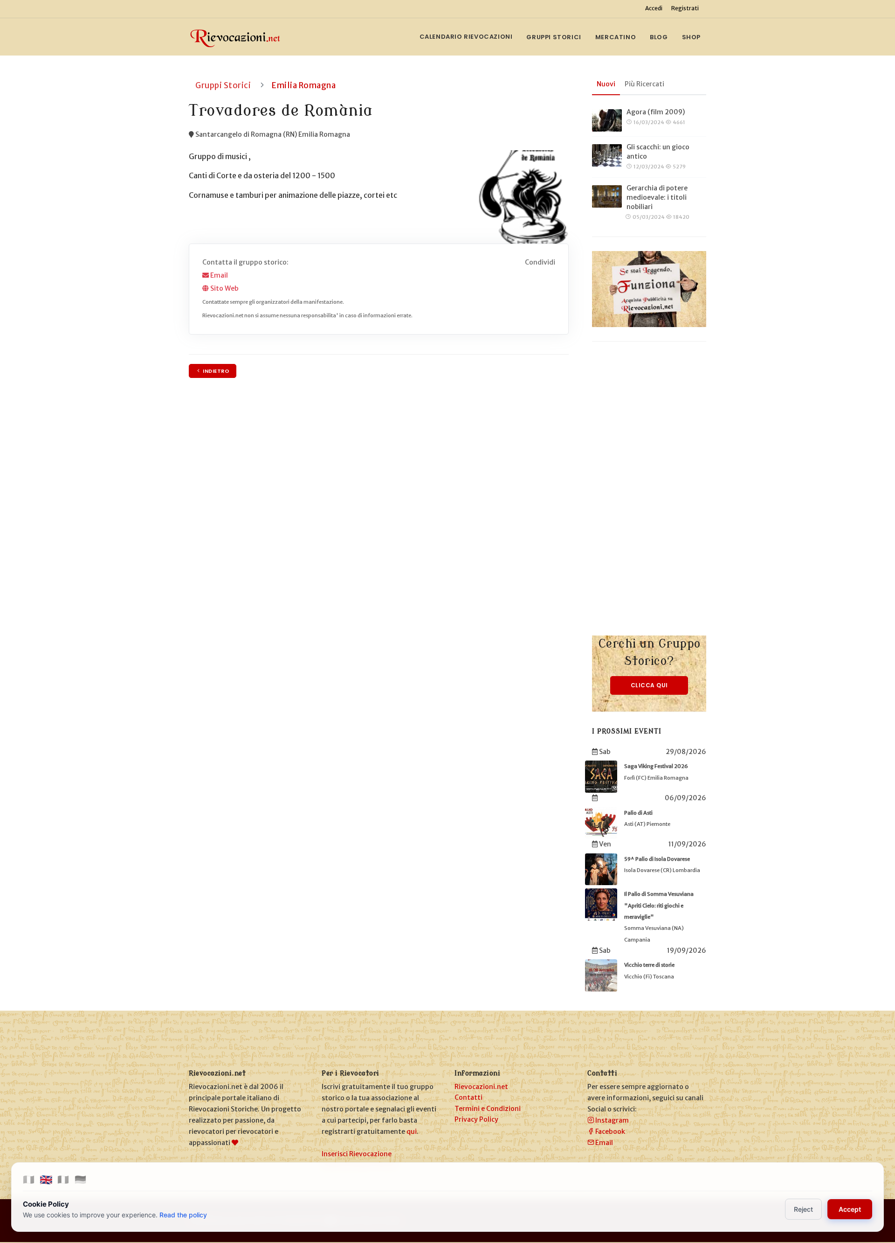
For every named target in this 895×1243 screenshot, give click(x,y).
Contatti (468, 1097)
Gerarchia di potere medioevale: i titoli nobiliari (657, 197)
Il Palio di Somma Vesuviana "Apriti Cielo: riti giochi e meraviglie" (659, 905)
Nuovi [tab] (606, 84)
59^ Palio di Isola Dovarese (657, 859)
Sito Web (224, 288)
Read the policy (183, 1215)
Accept (850, 1209)
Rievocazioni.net (481, 1086)
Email (218, 275)
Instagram (611, 1120)
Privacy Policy (476, 1119)
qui (411, 1131)
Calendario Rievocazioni (466, 36)
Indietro (215, 371)
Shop (691, 37)
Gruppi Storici (553, 37)
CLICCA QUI (649, 685)
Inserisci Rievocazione (357, 1154)
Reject (803, 1209)
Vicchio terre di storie (649, 965)
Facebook (609, 1131)
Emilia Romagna (304, 85)
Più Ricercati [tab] (644, 84)
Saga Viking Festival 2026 (656, 766)
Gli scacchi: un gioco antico (657, 152)
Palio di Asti (638, 813)
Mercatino (615, 37)
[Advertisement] (649, 495)
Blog (659, 37)
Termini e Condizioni (487, 1108)
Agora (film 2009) (655, 112)
